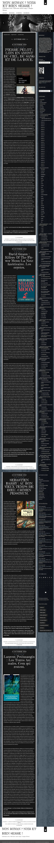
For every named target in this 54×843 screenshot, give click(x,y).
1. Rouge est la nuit (44, 413)
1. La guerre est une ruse (45, 449)
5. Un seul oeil (43, 317)
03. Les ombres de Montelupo (44, 281)
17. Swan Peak (43, 350)
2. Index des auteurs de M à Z (46, 120)
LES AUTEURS (23, 239)
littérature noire (42, 617)
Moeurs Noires (41, 494)
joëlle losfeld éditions (28, 643)
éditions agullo (42, 612)
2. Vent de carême (44, 408)
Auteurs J (42, 138)
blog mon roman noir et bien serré (45, 630)
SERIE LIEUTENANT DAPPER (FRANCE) (44, 397)
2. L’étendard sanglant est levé (45, 460)
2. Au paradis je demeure (45, 302)
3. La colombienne (44, 364)
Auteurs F (42, 131)
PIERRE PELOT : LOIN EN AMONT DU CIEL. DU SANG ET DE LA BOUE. (19, 55)
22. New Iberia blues (44, 356)
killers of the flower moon (16, 468)
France (19, 239)
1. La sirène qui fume (44, 466)
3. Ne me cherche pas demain (45, 385)
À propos (19, 12)
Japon (42, 203)
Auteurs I (42, 136)
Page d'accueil (13, 34)
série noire (42, 627)
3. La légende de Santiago (45, 375)
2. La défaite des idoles (45, 468)
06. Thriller (42, 106)
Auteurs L (42, 142)
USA (31, 466)
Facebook (26, 12)
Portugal (42, 211)
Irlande (20, 641)
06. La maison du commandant (44, 287)
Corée (42, 183)
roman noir (42, 607)
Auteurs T (43, 156)
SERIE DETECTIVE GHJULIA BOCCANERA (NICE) (45, 308)
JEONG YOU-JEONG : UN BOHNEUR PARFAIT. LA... (45, 515)
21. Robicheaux (43, 354)
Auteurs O (43, 147)
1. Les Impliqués (44, 421)
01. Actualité (42, 99)
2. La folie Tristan (44, 400)
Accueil (5, 12)
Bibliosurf (40, 499)
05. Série (41, 105)
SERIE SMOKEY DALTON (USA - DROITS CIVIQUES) (45, 439)
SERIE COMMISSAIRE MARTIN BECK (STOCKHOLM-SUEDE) (44, 266)
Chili (42, 181)
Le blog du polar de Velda (43, 485)
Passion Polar (41, 493)
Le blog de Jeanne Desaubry (44, 480)
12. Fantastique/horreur (44, 115)
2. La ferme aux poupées (45, 362)
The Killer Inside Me (42, 488)
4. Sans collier (43, 315)
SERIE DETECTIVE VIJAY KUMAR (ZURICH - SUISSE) (45, 320)
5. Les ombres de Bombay (45, 263)
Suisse (42, 220)
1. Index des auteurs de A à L (46, 118)
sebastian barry (10, 643)
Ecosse (42, 189)
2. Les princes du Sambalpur (46, 256)
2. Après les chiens (44, 311)
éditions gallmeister (43, 615)
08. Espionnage (42, 109)
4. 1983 (42, 231)
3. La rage (42, 424)
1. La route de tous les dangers (45, 441)
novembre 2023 (21, 34)
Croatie (42, 185)
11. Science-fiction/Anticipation (13, 821)
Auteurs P (16, 239)
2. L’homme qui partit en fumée (45, 270)
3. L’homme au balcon (45, 272)
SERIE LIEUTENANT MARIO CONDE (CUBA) (45, 405)
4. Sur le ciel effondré (45, 249)
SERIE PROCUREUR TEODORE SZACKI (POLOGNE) (45, 419)
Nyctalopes (41, 491)
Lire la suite (44, 82)
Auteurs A (43, 122)
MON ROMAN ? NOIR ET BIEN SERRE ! (19, 4)
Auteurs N (43, 145)
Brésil (42, 178)
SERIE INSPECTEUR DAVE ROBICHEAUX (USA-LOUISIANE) (45, 347)
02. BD (41, 101)
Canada (42, 180)
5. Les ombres (43, 367)
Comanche (8, 94)
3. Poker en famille (44, 325)
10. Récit (12, 466)
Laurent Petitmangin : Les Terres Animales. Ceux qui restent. (19, 662)
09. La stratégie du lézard (45, 294)
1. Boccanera (43, 309)
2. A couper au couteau (45, 443)
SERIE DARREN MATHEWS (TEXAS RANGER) (45, 299)
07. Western (11, 239)
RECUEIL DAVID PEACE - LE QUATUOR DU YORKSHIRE (45, 225)
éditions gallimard (23, 240)
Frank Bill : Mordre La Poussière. (45, 521)
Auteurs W (43, 162)
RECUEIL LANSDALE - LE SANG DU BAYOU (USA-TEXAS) (45, 234)
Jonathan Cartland (20, 97)
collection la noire (31, 240)
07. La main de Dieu (44, 289)
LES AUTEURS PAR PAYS (30, 239)
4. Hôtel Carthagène (44, 434)
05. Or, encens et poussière (46, 284)
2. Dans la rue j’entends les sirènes (46, 382)
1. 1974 (42, 226)
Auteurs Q (43, 151)
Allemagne (43, 169)
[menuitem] (5, 13)
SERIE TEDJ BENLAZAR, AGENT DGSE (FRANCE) (45, 448)
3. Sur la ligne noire (44, 239)
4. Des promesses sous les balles (45, 388)
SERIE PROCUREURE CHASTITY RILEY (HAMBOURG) (45, 427)
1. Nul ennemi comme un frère (45, 330)
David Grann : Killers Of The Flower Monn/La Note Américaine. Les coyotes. (19, 260)
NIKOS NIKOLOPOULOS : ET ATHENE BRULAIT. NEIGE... (44, 527)
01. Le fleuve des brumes (45, 276)
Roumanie (43, 212)
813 (39, 477)
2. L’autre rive (43, 323)
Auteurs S (42, 154)
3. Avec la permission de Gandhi (45, 259)
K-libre (40, 482)
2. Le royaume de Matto (45, 394)
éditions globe (25, 468)
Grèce (42, 196)
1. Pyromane (43, 360)
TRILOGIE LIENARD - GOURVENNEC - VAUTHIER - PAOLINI (45, 456)
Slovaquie (42, 216)
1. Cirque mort (43, 399)
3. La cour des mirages (45, 470)
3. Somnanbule (43, 344)
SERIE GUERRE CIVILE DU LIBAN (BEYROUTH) (45, 328)
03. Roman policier (11, 641)
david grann (8, 468)
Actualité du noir (42, 497)
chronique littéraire (43, 620)
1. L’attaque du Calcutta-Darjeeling (45, 254)
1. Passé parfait (44, 407)
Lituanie (42, 205)
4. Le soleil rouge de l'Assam (46, 261)
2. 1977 (42, 228)
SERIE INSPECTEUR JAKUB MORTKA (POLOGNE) (44, 359)
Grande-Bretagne (44, 194)
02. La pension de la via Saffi (46, 278)
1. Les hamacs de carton (45, 244)
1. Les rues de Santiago (45, 372)
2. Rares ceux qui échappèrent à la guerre (45, 333)
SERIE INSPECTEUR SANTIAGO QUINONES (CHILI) (45, 370)
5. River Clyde (43, 436)
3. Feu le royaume (44, 402)
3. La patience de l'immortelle (44, 314)
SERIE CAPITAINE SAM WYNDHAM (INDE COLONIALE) (45, 252)
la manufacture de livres (44, 625)
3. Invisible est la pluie (45, 416)
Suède (42, 218)
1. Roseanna (43, 267)
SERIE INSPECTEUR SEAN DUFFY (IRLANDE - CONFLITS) (45, 378)
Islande (42, 200)
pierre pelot (16, 240)
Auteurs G (16, 466)
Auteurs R (43, 153)
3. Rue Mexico (43, 432)
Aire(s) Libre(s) (41, 496)
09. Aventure (42, 111)
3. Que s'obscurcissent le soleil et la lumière (46, 336)
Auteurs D (43, 127)
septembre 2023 (7, 34)
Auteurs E (42, 129)
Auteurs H (43, 134)
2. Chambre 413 (44, 342)
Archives (11, 12)
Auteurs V (43, 160)
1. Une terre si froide (44, 380)
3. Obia (42, 247)
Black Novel (41, 479)
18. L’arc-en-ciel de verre (45, 352)
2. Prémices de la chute (45, 451)
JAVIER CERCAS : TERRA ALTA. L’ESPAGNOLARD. (45, 560)
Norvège (42, 207)
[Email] (45, 2)
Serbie (42, 214)
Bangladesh (43, 174)
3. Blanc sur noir (44, 445)
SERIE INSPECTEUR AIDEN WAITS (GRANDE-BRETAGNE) (45, 339)
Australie (42, 172)
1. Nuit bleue (43, 429)
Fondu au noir (41, 483)
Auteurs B (17, 641)
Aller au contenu (4, 1)
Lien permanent (20, 237)
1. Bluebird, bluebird (44, 300)
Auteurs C (42, 125)
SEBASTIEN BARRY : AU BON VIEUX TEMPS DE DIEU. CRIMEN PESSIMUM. (19, 486)
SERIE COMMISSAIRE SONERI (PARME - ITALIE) (44, 275)
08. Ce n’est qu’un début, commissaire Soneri (45, 292)
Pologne (42, 209)
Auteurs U (43, 158)
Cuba (42, 187)
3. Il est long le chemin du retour (45, 305)
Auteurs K (43, 140)
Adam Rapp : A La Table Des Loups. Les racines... (44, 534)
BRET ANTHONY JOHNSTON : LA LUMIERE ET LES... (45, 540)
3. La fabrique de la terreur (45, 453)
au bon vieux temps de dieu (19, 643)
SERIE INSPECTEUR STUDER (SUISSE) (44, 391)
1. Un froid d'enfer (44, 236)
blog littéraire (42, 622)
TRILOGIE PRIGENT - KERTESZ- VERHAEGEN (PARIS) (45, 465)
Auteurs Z (42, 165)
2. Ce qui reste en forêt (45, 245)
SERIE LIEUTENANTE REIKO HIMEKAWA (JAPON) (45, 411)
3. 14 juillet (43, 462)
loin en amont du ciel (10, 240)
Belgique (42, 176)
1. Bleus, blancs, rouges (45, 457)
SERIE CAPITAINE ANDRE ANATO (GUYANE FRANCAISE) (45, 242)
